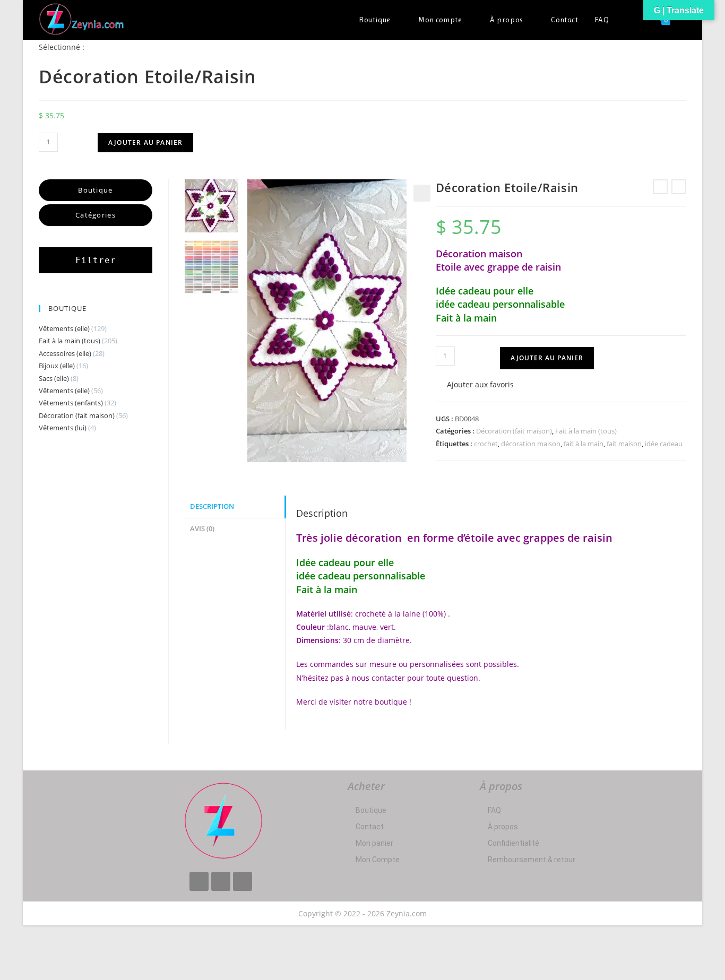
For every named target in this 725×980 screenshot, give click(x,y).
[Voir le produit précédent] (660, 186)
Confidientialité (513, 843)
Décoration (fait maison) (514, 431)
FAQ (494, 810)
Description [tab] (212, 506)
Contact (370, 826)
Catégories (95, 215)
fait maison (624, 443)
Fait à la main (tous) (586, 431)
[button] (421, 193)
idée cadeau (664, 443)
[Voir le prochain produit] (678, 186)
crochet (486, 443)
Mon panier (374, 843)
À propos (503, 826)
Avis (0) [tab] (202, 528)
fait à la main (583, 443)
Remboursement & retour (531, 859)
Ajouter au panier (145, 142)
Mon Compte (378, 859)
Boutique (371, 810)
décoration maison (530, 443)
